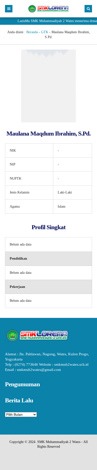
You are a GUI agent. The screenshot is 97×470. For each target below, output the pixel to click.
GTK (44, 32)
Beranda (32, 32)
